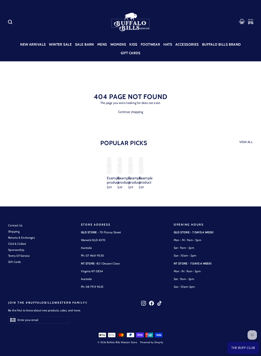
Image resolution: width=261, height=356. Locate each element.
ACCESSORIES (187, 44)
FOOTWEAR (150, 44)
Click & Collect (17, 243)
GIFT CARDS (130, 53)
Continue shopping (130, 112)
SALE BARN (84, 44)
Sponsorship (16, 249)
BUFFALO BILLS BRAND (221, 44)
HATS (167, 44)
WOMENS (118, 44)
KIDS (133, 44)
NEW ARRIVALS (33, 44)
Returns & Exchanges (21, 237)
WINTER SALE (60, 44)
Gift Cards (14, 261)
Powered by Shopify (151, 342)
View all (246, 142)
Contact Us (15, 225)
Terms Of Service (19, 255)
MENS (102, 44)
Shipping (14, 231)
